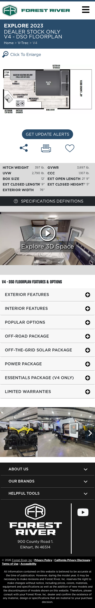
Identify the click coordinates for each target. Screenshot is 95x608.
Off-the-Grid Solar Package (38, 350)
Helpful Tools (24, 493)
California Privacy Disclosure (72, 560)
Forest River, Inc (22, 560)
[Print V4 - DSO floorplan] (46, 148)
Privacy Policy (43, 560)
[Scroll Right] (90, 433)
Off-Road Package (27, 336)
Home (9, 42)
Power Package (23, 364)
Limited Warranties (28, 391)
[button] (85, 9)
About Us (18, 469)
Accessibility (28, 563)
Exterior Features (27, 294)
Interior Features (26, 308)
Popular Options (25, 322)
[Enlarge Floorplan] (47, 88)
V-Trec (23, 42)
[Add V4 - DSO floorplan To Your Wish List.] (70, 149)
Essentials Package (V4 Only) (39, 377)
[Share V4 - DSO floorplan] (23, 148)
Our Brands (21, 481)
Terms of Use (10, 563)
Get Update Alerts (47, 134)
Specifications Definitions (51, 201)
